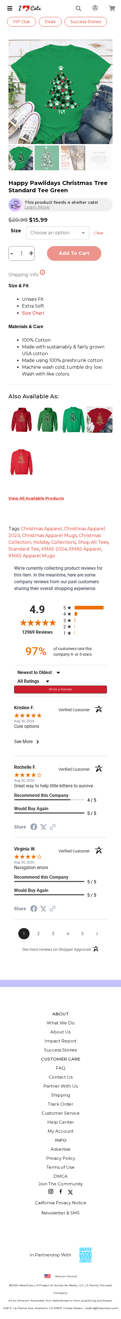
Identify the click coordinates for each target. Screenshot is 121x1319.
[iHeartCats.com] (27, 8)
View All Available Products (36, 498)
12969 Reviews (41, 632)
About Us (60, 1032)
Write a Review (61, 689)
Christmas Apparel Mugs (49, 535)
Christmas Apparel (41, 528)
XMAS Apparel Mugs (31, 555)
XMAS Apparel (85, 549)
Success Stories (85, 21)
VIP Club (21, 21)
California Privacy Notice (60, 1202)
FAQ (60, 1068)
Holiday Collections (54, 542)
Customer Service (61, 1113)
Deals (50, 21)
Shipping (60, 1095)
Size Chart (33, 313)
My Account (60, 1131)
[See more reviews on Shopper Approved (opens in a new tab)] (53, 827)
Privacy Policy (60, 1158)
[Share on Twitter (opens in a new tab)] (43, 827)
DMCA (60, 1176)
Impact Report (60, 1041)
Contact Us (61, 1077)
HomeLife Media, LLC (69, 1285)
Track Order (60, 1104)
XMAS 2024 (54, 549)
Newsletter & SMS (60, 1213)
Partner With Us (60, 1086)
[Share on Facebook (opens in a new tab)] (33, 827)
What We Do (61, 1023)
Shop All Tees (93, 542)
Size (16, 230)
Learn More (37, 207)
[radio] (85, 607)
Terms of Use (60, 1167)
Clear (99, 233)
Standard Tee (23, 549)
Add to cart (74, 253)
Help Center (60, 1122)
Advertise (61, 1149)
